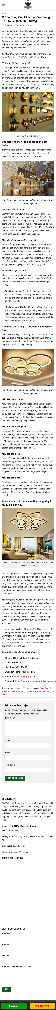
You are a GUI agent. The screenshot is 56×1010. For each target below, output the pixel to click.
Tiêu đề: (5, 955)
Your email (7, 944)
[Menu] (3, 4)
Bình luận (10, 718)
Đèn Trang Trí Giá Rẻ (25, 691)
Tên (7, 740)
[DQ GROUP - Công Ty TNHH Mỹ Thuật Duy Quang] (28, 4)
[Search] (53, 4)
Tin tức (5, 14)
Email (8, 753)
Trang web (10, 765)
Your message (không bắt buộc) (16, 966)
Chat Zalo (14, 1006)
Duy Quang (26, 25)
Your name (7, 933)
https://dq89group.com (25, 676)
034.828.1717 (42, 1006)
